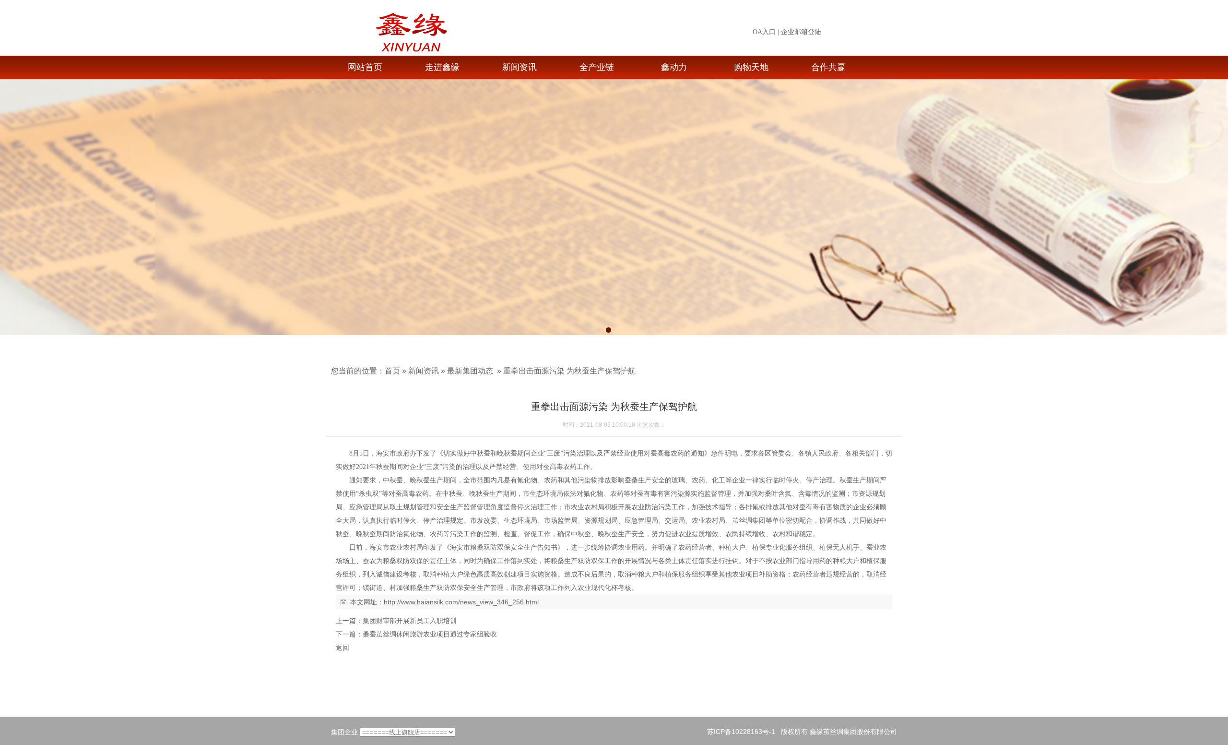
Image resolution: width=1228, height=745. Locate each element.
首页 (392, 371)
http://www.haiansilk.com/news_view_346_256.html (461, 602)
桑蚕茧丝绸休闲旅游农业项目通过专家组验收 (430, 634)
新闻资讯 (519, 67)
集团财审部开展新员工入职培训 (410, 621)
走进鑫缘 (442, 67)
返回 (342, 647)
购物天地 (751, 67)
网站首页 (365, 67)
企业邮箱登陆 (801, 32)
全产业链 (596, 67)
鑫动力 (674, 67)
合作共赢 (828, 67)
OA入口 (764, 32)
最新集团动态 (470, 371)
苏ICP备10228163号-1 (741, 731)
